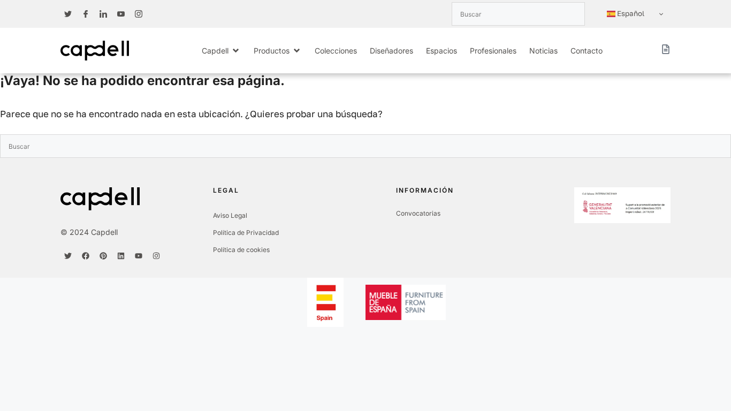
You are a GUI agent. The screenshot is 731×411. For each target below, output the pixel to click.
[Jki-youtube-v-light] (120, 13)
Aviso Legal (230, 215)
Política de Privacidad (246, 233)
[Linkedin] (120, 255)
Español (629, 13)
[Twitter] (67, 255)
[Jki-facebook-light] (85, 13)
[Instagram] (156, 255)
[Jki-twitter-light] (67, 13)
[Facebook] (85, 255)
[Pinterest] (103, 255)
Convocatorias (418, 213)
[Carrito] (666, 49)
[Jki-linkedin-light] (103, 13)
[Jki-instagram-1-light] (138, 13)
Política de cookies (241, 250)
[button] (221, 50)
